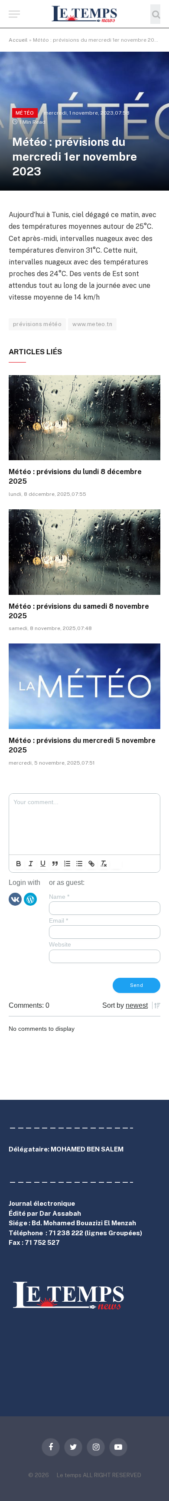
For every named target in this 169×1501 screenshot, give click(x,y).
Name (59, 896)
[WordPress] (30, 898)
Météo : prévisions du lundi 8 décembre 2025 (75, 476)
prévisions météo (37, 324)
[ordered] (67, 863)
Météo (25, 112)
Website (60, 944)
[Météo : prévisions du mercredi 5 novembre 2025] (84, 686)
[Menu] (14, 14)
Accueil (18, 40)
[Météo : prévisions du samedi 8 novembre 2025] (84, 552)
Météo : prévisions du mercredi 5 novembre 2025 (82, 745)
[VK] (15, 898)
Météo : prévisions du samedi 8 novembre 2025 (79, 611)
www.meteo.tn (92, 324)
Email (58, 920)
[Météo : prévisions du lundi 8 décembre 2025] (84, 418)
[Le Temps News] (84, 14)
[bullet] (79, 863)
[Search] (155, 14)
